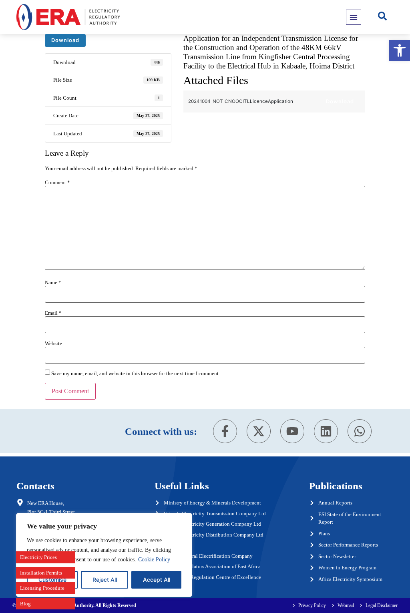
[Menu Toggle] (353, 17)
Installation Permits (41, 573)
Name (53, 282)
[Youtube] (292, 431)
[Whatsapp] (360, 431)
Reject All (104, 579)
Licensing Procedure (42, 588)
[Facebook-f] (225, 431)
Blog (25, 604)
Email (53, 313)
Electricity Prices (38, 557)
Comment (57, 182)
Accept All (156, 579)
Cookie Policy (154, 560)
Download (65, 40)
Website (53, 343)
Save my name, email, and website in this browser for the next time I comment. (135, 373)
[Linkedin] (326, 431)
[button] (399, 50)
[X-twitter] (259, 431)
